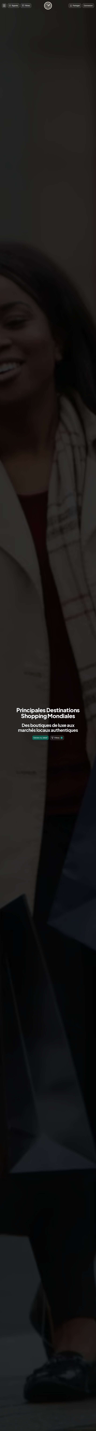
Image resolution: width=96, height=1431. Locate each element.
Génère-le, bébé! (40, 738)
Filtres (58, 738)
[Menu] (4, 5)
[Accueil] (48, 5)
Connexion (88, 6)
